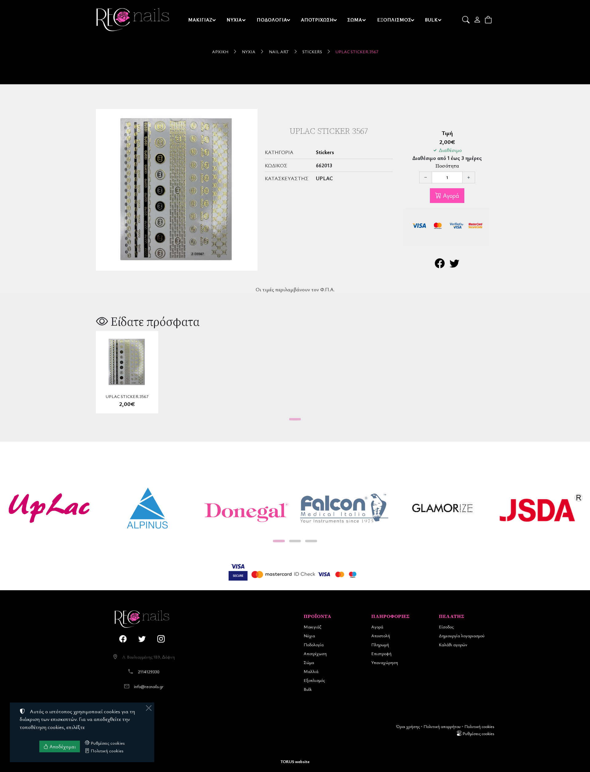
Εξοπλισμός (314, 680)
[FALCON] (344, 508)
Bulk (308, 689)
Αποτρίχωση (315, 653)
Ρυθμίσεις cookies (478, 733)
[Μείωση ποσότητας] (425, 177)
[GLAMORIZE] (442, 508)
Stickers (312, 51)
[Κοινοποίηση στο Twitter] (454, 265)
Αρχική (220, 51)
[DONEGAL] (246, 508)
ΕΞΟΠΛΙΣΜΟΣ (394, 19)
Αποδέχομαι (62, 746)
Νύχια (248, 51)
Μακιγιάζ (312, 627)
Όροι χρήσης (408, 726)
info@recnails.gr (148, 686)
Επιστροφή (381, 653)
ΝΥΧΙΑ (234, 19)
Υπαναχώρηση (384, 662)
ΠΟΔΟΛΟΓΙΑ (272, 19)
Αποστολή (380, 636)
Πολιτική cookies (479, 726)
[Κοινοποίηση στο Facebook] (440, 265)
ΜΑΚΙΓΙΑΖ (200, 19)
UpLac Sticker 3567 (357, 51)
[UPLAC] (49, 508)
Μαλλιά (311, 671)
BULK (431, 19)
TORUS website (295, 761)
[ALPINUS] (147, 508)
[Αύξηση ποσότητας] (468, 177)
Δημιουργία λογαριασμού (462, 636)
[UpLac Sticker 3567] (177, 190)
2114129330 (148, 672)
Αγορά (450, 195)
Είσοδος (446, 627)
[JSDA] (541, 508)
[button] (466, 19)
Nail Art (279, 51)
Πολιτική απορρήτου (442, 726)
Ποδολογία (314, 644)
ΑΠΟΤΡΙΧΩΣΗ (317, 19)
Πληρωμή (380, 644)
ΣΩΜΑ (354, 19)
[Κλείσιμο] (148, 708)
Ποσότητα (447, 166)
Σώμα (309, 662)
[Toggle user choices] (477, 19)
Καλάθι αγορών (453, 644)
